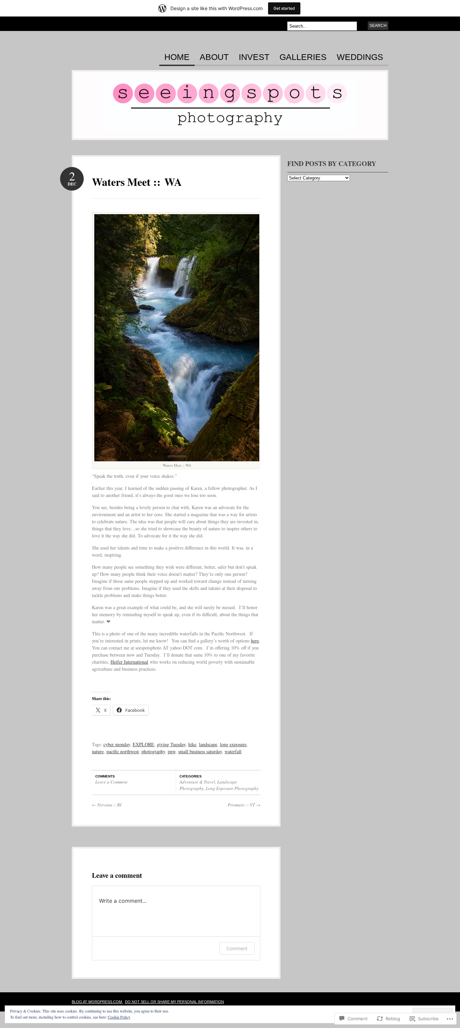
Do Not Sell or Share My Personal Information (174, 1002)
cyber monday (116, 744)
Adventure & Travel (197, 782)
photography (153, 751)
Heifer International (129, 662)
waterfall (233, 751)
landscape (208, 744)
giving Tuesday (171, 744)
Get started (284, 8)
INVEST (254, 57)
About (214, 57)
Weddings (360, 57)
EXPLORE (143, 744)
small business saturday (200, 751)
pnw (171, 751)
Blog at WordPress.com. (97, 1002)
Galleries (303, 57)
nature (98, 751)
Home (177, 57)
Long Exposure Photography (232, 788)
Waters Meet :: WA (137, 182)
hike (192, 744)
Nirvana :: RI (106, 805)
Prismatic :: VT (244, 805)
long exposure (233, 744)
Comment (237, 948)
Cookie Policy (119, 1017)
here (255, 640)
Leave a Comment (111, 782)
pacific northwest (122, 751)
